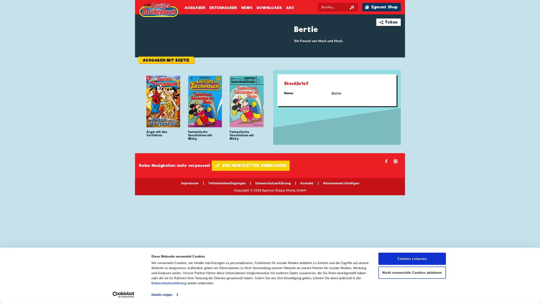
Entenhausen (223, 8)
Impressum (190, 183)
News (246, 8)
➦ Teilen (388, 22)
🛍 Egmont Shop (381, 7)
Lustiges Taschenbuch (159, 11)
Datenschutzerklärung (168, 283)
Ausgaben (195, 8)
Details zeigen (161, 294)
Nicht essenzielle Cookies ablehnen (412, 272)
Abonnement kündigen (341, 183)
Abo (290, 8)
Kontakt (306, 183)
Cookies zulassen (412, 258)
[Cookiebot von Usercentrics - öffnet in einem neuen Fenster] (123, 295)
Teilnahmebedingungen (227, 183)
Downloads (269, 8)
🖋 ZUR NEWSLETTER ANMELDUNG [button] (251, 165)
